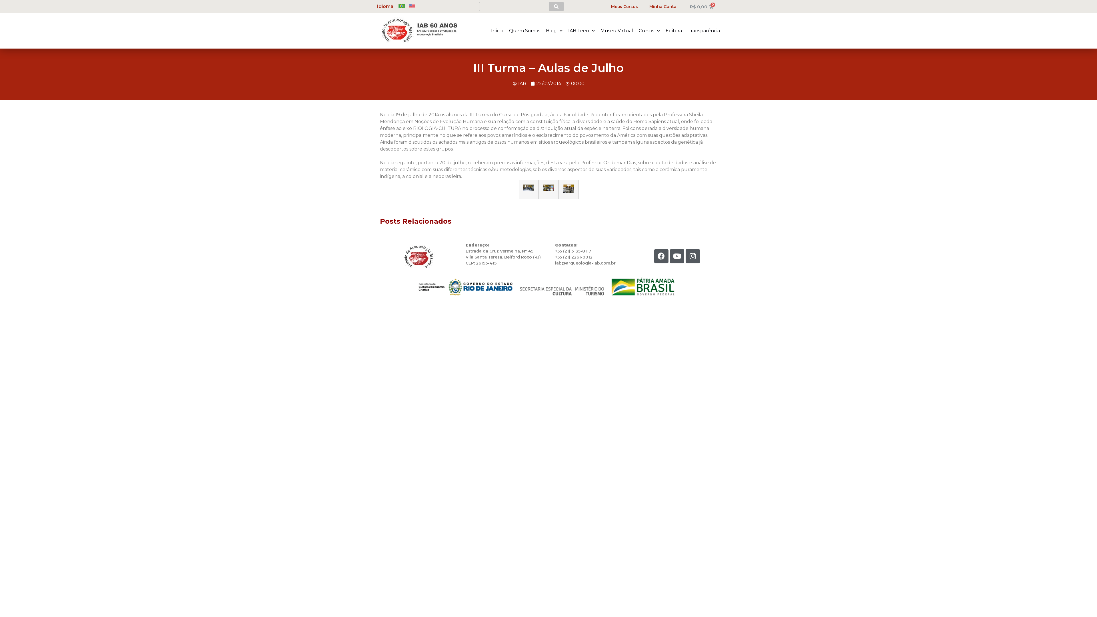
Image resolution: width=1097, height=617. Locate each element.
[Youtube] (677, 256)
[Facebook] (661, 256)
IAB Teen (578, 30)
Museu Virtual (616, 30)
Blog (551, 30)
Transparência (704, 30)
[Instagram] (693, 256)
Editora (674, 30)
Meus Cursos (624, 6)
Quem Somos (524, 30)
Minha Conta (662, 6)
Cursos (646, 30)
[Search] (556, 6)
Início (497, 30)
